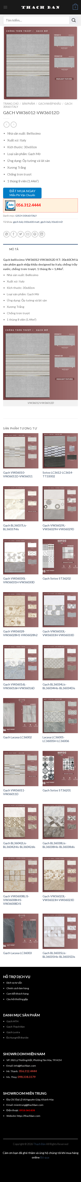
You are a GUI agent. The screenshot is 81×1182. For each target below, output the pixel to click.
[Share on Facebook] (13, 234)
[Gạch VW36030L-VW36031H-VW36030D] (20, 556)
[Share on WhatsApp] (6, 234)
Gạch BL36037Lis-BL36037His (15, 527)
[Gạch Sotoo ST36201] (60, 768)
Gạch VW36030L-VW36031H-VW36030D (19, 580)
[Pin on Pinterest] (35, 234)
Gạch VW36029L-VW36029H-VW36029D (58, 527)
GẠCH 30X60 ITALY (26, 215)
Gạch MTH (12, 1021)
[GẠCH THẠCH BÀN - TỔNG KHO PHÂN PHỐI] (40, 7)
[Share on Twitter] (20, 234)
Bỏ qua (44, 1157)
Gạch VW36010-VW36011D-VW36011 (18, 474)
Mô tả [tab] (13, 249)
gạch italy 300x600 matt (26, 221)
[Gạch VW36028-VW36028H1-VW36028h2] (20, 609)
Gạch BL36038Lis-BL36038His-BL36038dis (59, 845)
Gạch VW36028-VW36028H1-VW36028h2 (20, 633)
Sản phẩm (28, 103)
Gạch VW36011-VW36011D (14, 792)
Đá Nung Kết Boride (17, 1037)
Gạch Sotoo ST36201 (57, 790)
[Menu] (5, 7)
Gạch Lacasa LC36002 (17, 737)
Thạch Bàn (39, 1144)
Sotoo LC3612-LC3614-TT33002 (58, 474)
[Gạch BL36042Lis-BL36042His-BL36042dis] (20, 821)
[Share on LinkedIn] (42, 234)
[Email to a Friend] (28, 234)
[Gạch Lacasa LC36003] (20, 931)
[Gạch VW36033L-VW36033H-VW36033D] (60, 609)
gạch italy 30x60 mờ (51, 221)
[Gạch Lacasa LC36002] (20, 715)
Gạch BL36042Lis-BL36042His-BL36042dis (19, 845)
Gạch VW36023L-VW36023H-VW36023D (58, 898)
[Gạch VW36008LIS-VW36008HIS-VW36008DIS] (20, 874)
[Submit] (74, 20)
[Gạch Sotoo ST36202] (60, 556)
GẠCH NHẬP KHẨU (49, 103)
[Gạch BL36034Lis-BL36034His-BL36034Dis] (60, 662)
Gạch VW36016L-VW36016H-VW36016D (19, 686)
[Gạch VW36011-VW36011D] (20, 768)
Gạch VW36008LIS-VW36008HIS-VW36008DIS (16, 899)
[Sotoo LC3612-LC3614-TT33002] (60, 450)
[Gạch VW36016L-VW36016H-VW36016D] (20, 662)
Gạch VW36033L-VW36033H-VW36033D (58, 633)
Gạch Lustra (13, 1032)
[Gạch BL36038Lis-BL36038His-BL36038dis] (60, 821)
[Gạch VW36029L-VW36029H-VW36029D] (60, 503)
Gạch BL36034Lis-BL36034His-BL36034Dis (59, 686)
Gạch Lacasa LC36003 (17, 953)
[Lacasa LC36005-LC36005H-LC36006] (60, 715)
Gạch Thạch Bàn (15, 1026)
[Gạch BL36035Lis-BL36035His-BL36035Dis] (60, 931)
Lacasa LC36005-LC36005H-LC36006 (56, 739)
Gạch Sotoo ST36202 (57, 578)
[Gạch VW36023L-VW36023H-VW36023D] (60, 874)
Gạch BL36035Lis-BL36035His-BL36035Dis (59, 954)
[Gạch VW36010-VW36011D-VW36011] (20, 450)
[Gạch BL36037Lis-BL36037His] (20, 503)
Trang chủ (10, 103)
